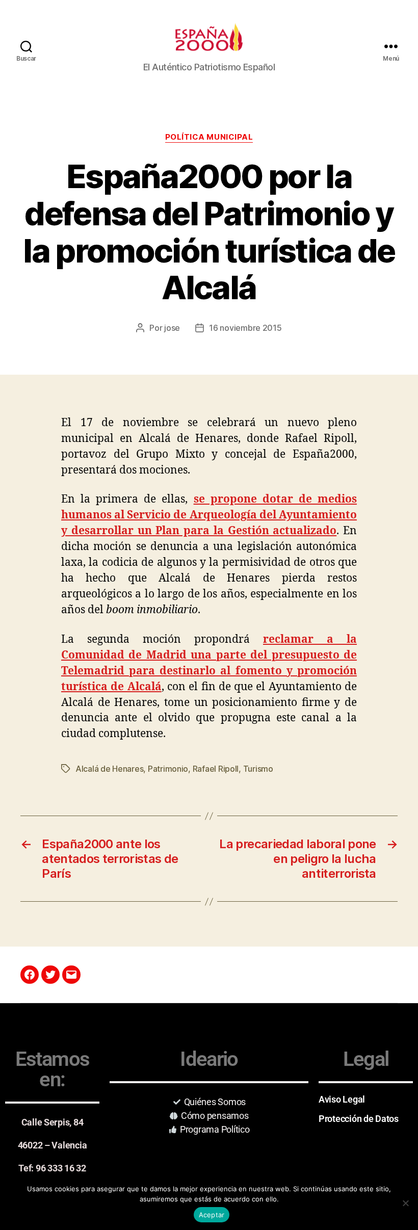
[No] (405, 1203)
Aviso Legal (342, 1099)
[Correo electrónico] (71, 974)
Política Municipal (209, 137)
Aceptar (212, 1215)
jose (172, 328)
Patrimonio (168, 769)
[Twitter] (50, 974)
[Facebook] (29, 974)
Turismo (258, 769)
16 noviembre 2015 (245, 328)
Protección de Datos (359, 1118)
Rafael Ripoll (216, 769)
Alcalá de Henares (109, 769)
